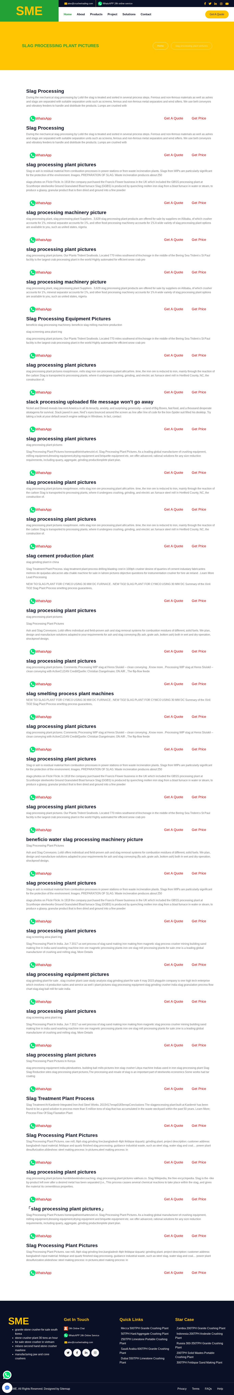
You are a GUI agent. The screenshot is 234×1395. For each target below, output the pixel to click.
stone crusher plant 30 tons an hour (36, 1337)
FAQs (208, 1388)
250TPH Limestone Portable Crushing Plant (143, 1341)
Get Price (199, 118)
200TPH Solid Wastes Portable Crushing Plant (194, 1354)
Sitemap (65, 1388)
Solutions (129, 14)
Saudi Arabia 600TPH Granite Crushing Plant (144, 1350)
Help (220, 1388)
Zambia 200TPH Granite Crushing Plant (201, 1328)
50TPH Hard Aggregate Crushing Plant (144, 1333)
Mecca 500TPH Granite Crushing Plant (144, 1328)
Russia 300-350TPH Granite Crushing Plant (199, 1345)
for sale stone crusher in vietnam (34, 1341)
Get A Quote (217, 14)
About (81, 14)
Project (112, 14)
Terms (195, 1388)
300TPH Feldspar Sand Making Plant (199, 1362)
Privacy (182, 1388)
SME (14, 1388)
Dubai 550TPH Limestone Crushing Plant (142, 1360)
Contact (146, 14)
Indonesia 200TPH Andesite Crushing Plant (199, 1335)
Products (96, 14)
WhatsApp (43, 118)
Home (68, 14)
